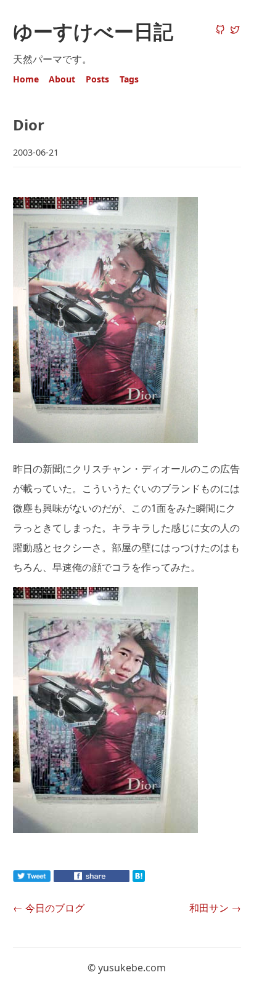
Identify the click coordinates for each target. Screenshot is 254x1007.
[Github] (220, 31)
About (62, 79)
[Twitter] (235, 31)
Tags (129, 79)
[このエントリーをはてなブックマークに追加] (158, 878)
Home (26, 79)
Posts (97, 79)
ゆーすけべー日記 (93, 31)
